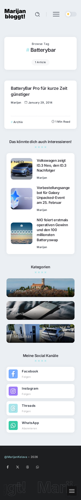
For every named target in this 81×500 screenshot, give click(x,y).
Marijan (16, 102)
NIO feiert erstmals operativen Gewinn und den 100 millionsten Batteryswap (52, 230)
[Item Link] (21, 169)
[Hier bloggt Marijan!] (15, 14)
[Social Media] (40, 374)
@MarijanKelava (15, 457)
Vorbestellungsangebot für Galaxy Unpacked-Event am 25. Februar (53, 195)
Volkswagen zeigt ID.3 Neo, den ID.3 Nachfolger (52, 165)
